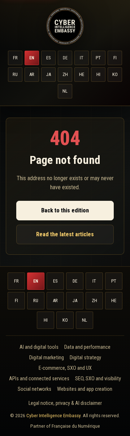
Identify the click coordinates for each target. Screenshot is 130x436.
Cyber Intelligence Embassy (53, 415)
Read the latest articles (65, 234)
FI (115, 57)
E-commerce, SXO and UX (65, 368)
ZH (65, 74)
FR (15, 57)
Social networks (34, 389)
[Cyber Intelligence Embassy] (65, 26)
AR (31, 74)
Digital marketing (46, 358)
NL (65, 91)
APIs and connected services (39, 379)
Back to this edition (65, 210)
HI (98, 74)
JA (48, 74)
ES (48, 57)
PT (98, 57)
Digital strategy (85, 358)
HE (81, 74)
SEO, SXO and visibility (98, 379)
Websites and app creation (84, 389)
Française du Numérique (76, 426)
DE (65, 57)
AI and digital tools (39, 347)
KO (115, 74)
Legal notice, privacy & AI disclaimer (65, 403)
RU (15, 74)
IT (81, 57)
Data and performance (87, 347)
